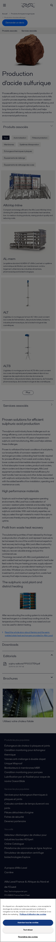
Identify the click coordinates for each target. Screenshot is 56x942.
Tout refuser (28, 930)
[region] (28, 920)
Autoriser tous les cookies (28, 922)
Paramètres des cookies (28, 937)
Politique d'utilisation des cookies (33, 914)
